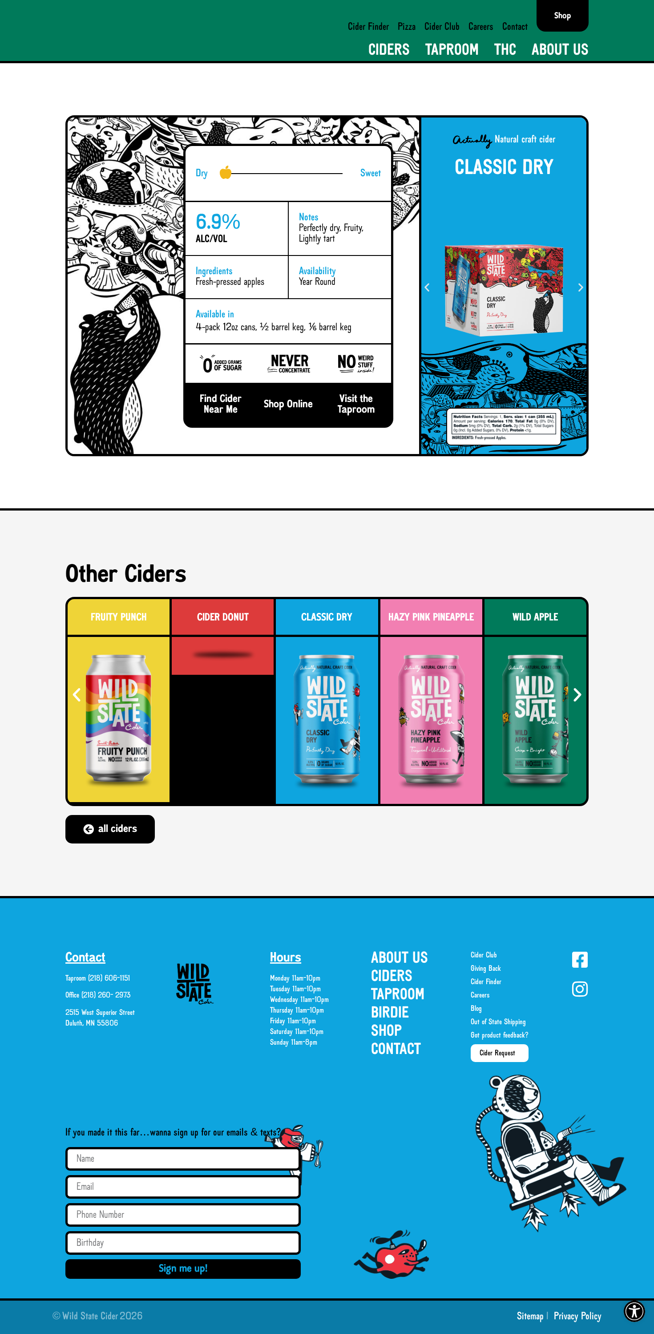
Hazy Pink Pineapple (431, 618)
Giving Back (486, 969)
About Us (560, 50)
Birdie (390, 1013)
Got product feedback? (500, 1035)
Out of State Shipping (498, 1022)
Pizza (407, 27)
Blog (476, 1009)
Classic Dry (326, 618)
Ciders (389, 50)
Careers (480, 27)
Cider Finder (368, 27)
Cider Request (497, 1053)
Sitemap (530, 1316)
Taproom (452, 50)
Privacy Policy (578, 1316)
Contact (515, 27)
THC (505, 50)
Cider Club (442, 27)
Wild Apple (535, 618)
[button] (634, 1311)
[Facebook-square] (580, 960)
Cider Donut (223, 618)
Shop (386, 1031)
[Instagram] (580, 989)
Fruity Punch (119, 618)
